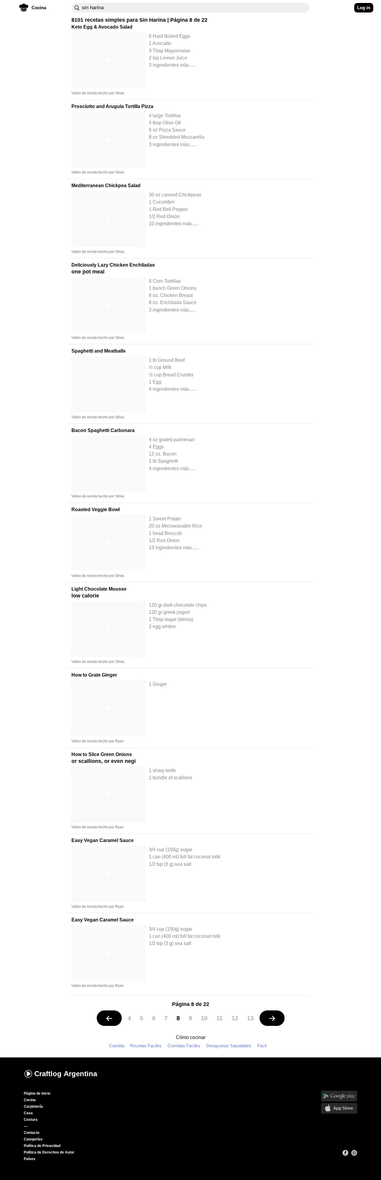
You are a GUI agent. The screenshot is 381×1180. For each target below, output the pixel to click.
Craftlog (65, 1074)
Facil (261, 1045)
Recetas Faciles (146, 1045)
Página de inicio (37, 1093)
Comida (116, 1045)
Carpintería (33, 1106)
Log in (363, 7)
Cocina (30, 1100)
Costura (31, 1119)
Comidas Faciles (184, 1045)
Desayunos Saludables (228, 1045)
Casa (28, 1113)
